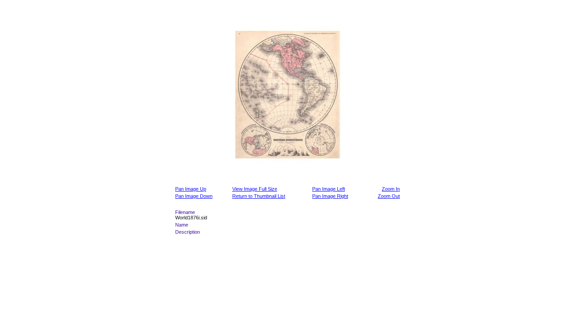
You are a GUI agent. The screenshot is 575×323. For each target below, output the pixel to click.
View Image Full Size (254, 189)
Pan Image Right (330, 196)
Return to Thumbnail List (258, 196)
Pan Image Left (328, 189)
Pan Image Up (190, 189)
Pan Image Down (193, 196)
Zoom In (391, 189)
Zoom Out (389, 196)
